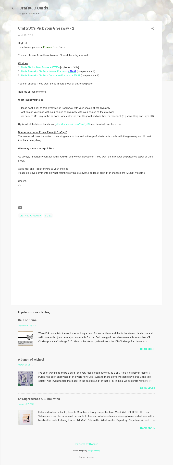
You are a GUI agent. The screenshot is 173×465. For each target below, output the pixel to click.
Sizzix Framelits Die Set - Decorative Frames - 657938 (50, 75)
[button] (153, 28)
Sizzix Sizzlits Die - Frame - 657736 (40, 67)
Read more (147, 349)
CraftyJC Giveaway (30, 215)
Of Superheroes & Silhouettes (39, 399)
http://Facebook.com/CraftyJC (73, 124)
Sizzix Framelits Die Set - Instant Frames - (48, 71)
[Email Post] (20, 208)
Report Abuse (86, 457)
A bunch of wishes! (31, 359)
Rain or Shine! (27, 320)
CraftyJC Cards (33, 8)
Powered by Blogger (87, 444)
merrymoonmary (94, 451)
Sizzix (48, 215)
